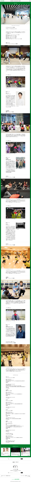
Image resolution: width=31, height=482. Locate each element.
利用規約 (26, 475)
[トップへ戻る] (2, 0)
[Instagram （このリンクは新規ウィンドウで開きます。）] (15, 466)
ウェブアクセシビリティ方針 (28, 476)
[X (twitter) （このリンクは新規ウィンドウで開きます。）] (17, 466)
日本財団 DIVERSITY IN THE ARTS (14, 28)
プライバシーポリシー (23, 475)
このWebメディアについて (3, 475)
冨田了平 (8, 28)
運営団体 (7, 475)
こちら (10, 140)
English (17, 462)
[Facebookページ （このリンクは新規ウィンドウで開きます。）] (13, 466)
